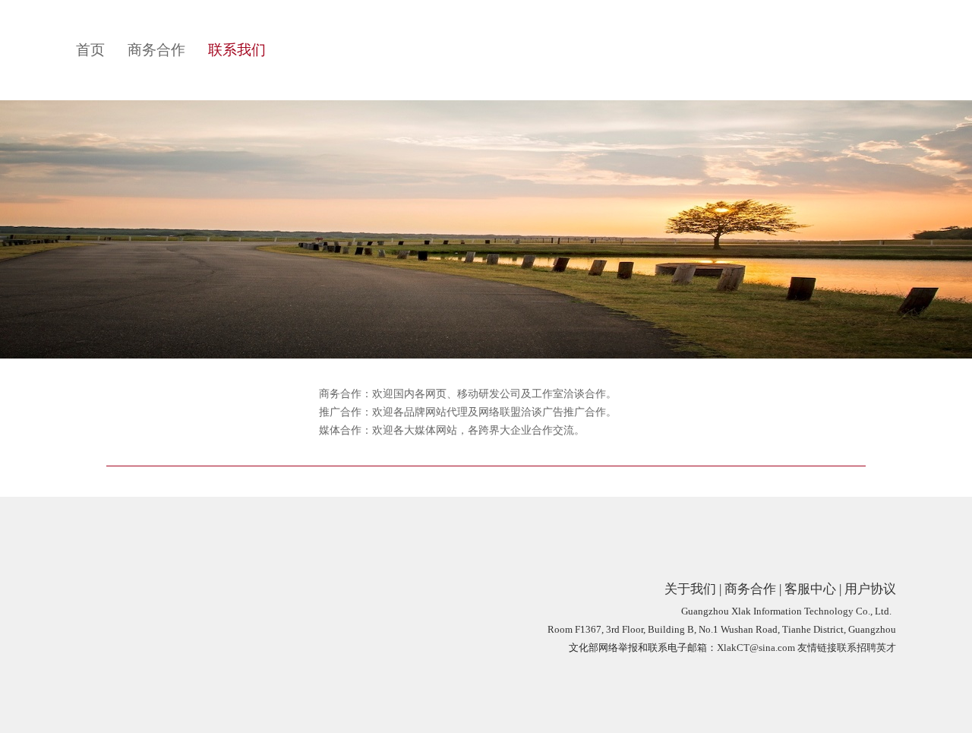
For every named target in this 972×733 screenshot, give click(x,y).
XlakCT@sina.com (756, 647)
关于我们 (690, 589)
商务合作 (156, 50)
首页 (90, 50)
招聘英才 (876, 647)
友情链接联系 (827, 647)
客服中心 (810, 589)
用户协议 (870, 589)
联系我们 (237, 50)
